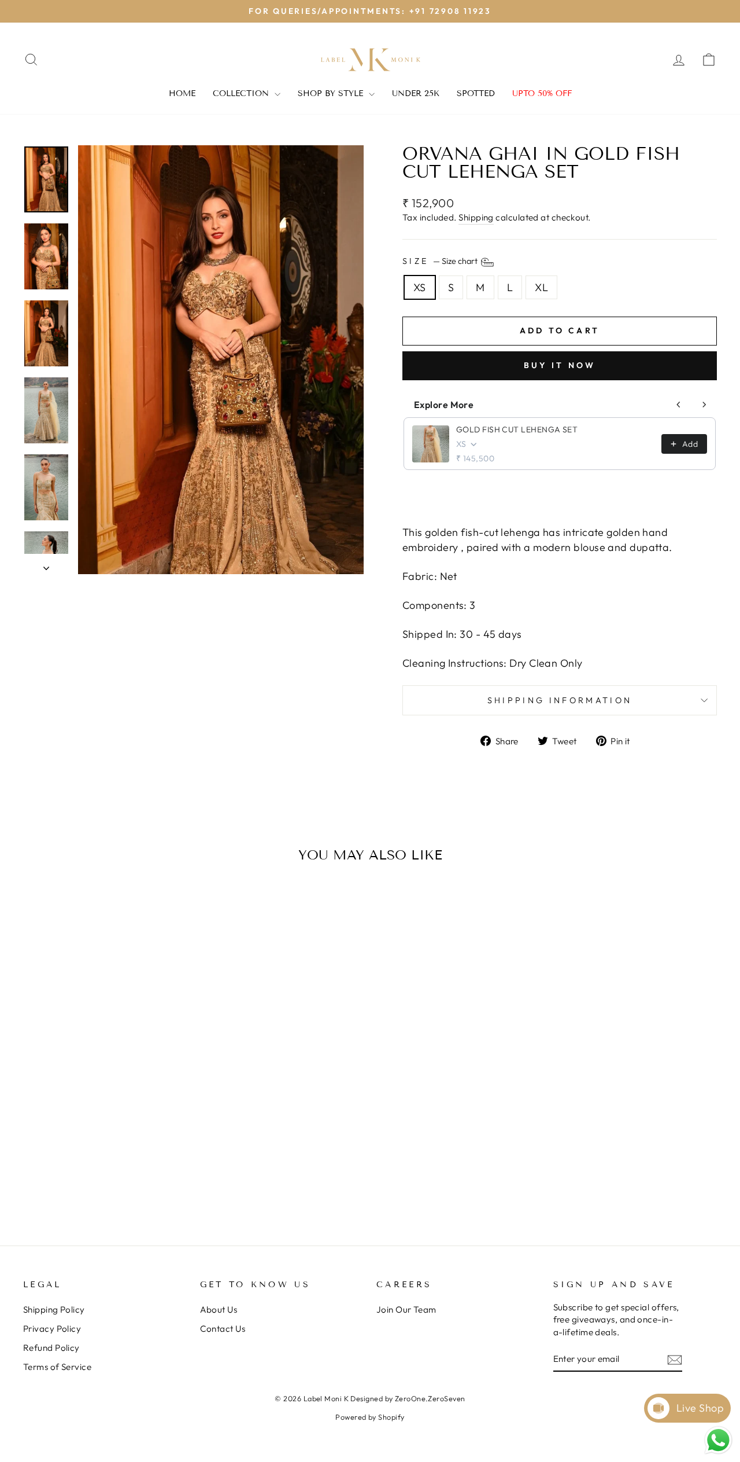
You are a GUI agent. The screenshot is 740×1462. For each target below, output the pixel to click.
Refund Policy (51, 1347)
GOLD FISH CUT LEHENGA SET (517, 429)
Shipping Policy (54, 1309)
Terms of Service (57, 1366)
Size (440, 261)
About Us (219, 1309)
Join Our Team (406, 1309)
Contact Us (223, 1328)
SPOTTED (476, 93)
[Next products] (704, 404)
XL (541, 287)
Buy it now (560, 365)
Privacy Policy (52, 1328)
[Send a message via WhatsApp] (718, 1440)
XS (419, 287)
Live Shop (700, 1408)
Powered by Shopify (369, 1416)
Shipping (476, 217)
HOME (182, 93)
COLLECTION (242, 93)
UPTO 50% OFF (542, 93)
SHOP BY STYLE (332, 93)
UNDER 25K (415, 93)
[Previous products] (678, 404)
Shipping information (559, 700)
